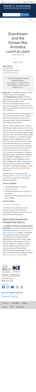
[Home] (17, 7)
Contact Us (5, 284)
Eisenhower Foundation (20, 176)
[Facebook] (3, 288)
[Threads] (21, 288)
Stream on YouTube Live (13, 204)
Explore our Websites (28, 2)
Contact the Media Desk (10, 73)
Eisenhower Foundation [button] (10, 296)
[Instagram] (7, 288)
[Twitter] (17, 288)
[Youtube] (12, 288)
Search (26, 15)
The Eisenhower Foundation (15, 255)
